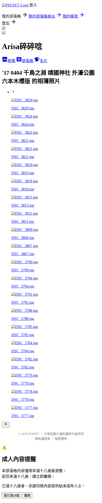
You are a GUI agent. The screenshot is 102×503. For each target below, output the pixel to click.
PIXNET (34, 434)
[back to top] (5, 425)
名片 (43, 61)
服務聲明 (61, 438)
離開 (27, 495)
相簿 (12, 61)
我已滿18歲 (11, 495)
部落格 (28, 61)
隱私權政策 (42, 438)
